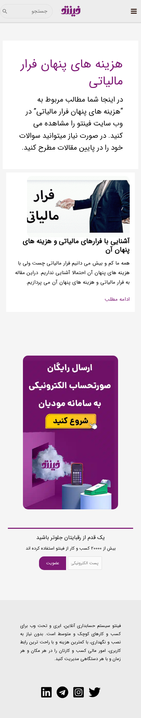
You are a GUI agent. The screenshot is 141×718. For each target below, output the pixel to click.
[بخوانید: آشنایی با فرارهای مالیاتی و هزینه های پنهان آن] (78, 207)
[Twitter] (95, 692)
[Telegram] (62, 692)
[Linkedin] (46, 692)
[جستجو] (4, 11)
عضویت (52, 563)
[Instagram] (79, 692)
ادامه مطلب (117, 299)
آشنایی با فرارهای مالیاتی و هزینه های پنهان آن (76, 245)
